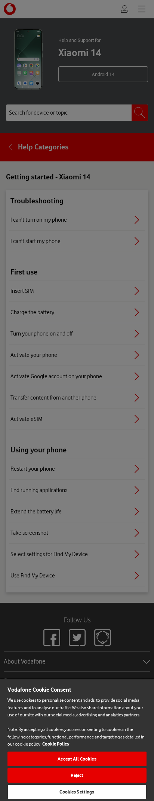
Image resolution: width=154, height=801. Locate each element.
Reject (77, 775)
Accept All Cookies (77, 759)
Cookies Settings (76, 792)
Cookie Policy (56, 744)
